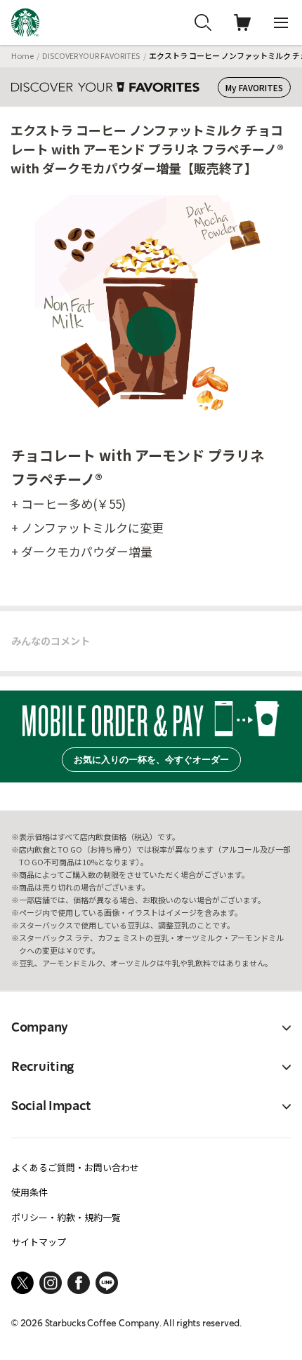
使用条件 (29, 1192)
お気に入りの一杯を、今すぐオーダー (151, 759)
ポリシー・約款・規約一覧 (66, 1217)
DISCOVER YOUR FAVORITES (91, 55)
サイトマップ (38, 1241)
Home (22, 55)
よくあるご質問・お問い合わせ (75, 1167)
